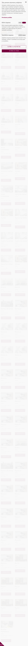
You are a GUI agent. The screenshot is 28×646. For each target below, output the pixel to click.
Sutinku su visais (14, 50)
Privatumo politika (7, 17)
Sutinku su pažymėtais (14, 46)
